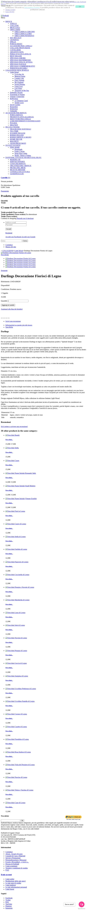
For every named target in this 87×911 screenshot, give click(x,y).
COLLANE (14, 26)
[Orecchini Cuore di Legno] (15, 524)
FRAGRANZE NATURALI (20, 129)
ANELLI (13, 23)
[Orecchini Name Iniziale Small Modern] (20, 486)
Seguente (4, 270)
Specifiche (9, 327)
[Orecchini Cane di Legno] (15, 803)
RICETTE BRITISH (17, 170)
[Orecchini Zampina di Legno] (16, 676)
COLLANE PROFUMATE (20, 48)
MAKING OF (15, 159)
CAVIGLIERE (15, 50)
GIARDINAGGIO (17, 174)
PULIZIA (13, 123)
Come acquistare (11, 866)
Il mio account (6, 875)
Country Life (19, 78)
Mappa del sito (10, 247)
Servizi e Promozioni (12, 858)
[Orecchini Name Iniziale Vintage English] (21, 499)
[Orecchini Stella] (12, 448)
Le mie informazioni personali (16, 887)
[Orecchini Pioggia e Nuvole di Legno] (19, 587)
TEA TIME (14, 131)
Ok (80, 6)
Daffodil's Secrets (16, 93)
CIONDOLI (14, 40)
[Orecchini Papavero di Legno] (16, 562)
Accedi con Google (28, 237)
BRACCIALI (15, 28)
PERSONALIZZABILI (18, 68)
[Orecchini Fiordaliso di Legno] (17, 739)
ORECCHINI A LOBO (23, 34)
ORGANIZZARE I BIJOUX (20, 166)
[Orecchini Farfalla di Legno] (16, 549)
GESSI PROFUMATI (18, 143)
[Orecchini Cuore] (12, 461)
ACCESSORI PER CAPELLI (21, 46)
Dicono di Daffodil (12, 864)
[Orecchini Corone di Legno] (16, 714)
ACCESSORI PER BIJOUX (16, 113)
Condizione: (5, 289)
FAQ (7, 870)
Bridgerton (14, 109)
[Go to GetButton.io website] (81, 908)
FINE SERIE (15, 147)
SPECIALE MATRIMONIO (20, 60)
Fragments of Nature (17, 95)
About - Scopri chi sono (14, 854)
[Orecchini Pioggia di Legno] (16, 651)
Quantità (4, 301)
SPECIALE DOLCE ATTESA (21, 62)
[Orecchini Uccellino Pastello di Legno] (20, 701)
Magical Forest (19, 76)
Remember (14, 107)
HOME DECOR (16, 139)
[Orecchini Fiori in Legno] (15, 511)
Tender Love (19, 103)
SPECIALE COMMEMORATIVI (22, 66)
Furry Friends (19, 80)
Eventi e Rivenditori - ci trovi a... (17, 862)
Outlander (13, 111)
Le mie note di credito (13, 883)
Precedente (5, 255)
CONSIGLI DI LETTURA (20, 172)
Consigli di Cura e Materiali (15, 856)
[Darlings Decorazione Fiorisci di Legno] (16, 253)
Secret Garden (15, 105)
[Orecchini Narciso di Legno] (16, 777)
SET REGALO (15, 38)
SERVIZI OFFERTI (17, 162)
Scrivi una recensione (13, 321)
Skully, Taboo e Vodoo (22, 155)
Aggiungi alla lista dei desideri (12, 309)
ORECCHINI (15, 30)
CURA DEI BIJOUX (18, 164)
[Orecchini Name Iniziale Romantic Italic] (20, 473)
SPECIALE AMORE (18, 58)
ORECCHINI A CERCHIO (24, 32)
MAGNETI (14, 141)
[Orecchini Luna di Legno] (15, 613)
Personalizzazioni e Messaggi (15, 860)
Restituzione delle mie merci (15, 881)
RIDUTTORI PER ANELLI (20, 119)
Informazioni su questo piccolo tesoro (18, 325)
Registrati (8, 233)
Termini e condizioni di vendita (16, 868)
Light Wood (14, 72)
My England (18, 82)
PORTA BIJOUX (16, 115)
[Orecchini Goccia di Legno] (16, 663)
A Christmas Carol (21, 101)
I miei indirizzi (10, 885)
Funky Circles (19, 151)
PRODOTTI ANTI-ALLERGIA (22, 117)
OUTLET (12, 145)
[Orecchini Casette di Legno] (16, 727)
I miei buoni (9, 889)
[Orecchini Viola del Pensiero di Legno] (20, 765)
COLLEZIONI (17, 70)
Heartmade (18, 149)
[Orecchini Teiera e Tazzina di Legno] (19, 790)
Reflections (14, 99)
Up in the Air (19, 74)
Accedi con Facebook (13, 237)
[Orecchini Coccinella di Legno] (17, 575)
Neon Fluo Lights (20, 153)
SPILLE (13, 42)
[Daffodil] (5, 16)
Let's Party (18, 88)
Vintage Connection (17, 97)
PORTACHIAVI (16, 44)
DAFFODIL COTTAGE (23, 157)
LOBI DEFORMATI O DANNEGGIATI (25, 121)
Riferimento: (5, 282)
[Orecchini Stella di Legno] (15, 537)
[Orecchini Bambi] (12, 435)
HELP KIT (14, 125)
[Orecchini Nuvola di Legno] (16, 638)
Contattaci (9, 245)
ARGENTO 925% (17, 52)
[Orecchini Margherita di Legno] (17, 600)
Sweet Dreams (19, 84)
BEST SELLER (16, 56)
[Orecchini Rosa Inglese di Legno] (18, 752)
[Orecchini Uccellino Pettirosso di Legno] (20, 689)
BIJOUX (8, 21)
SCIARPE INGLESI (17, 133)
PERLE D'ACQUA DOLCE (20, 54)
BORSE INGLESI (17, 135)
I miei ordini (9, 879)
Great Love (18, 86)
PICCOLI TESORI (12, 127)
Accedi (8, 229)
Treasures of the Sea (21, 90)
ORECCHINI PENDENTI (24, 36)
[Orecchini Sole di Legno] (15, 625)
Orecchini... (9, 439)
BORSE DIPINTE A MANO (20, 137)
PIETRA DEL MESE (18, 168)
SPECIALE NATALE (18, 64)
